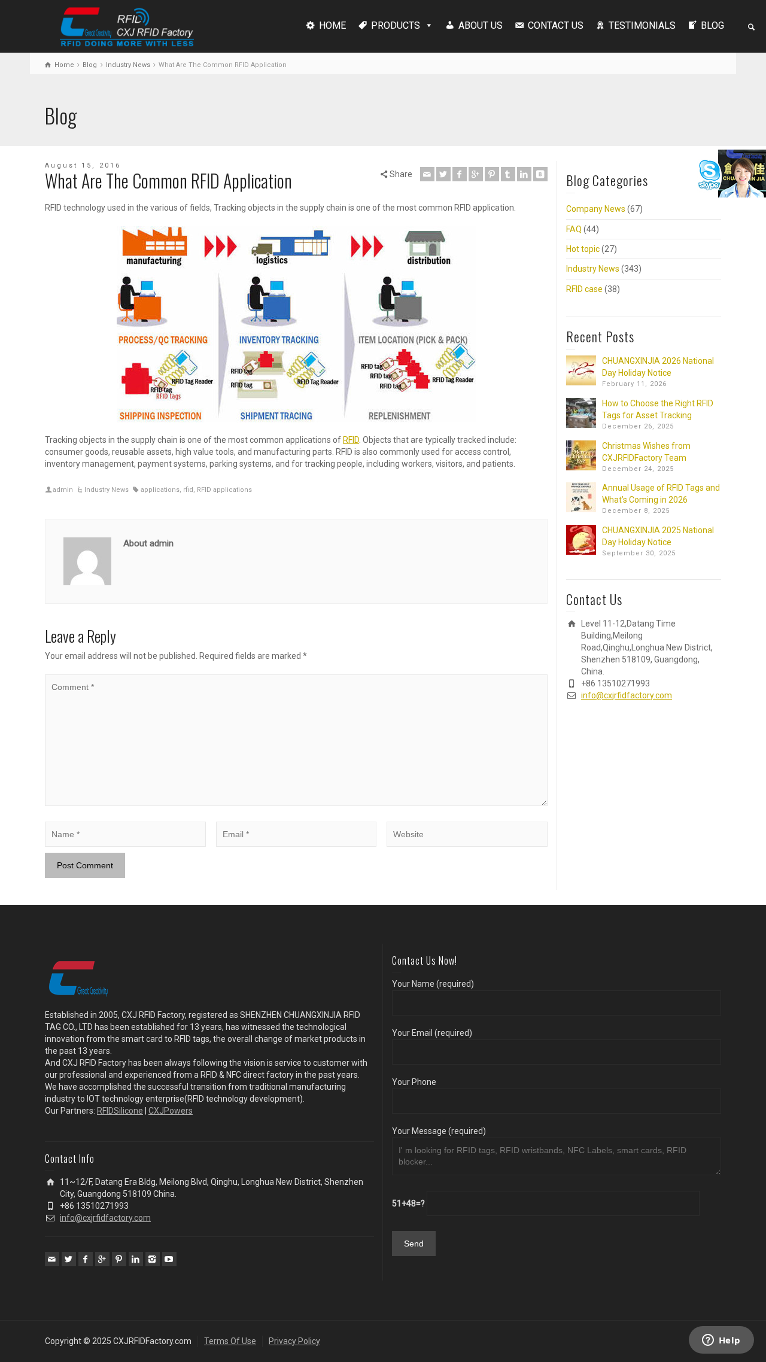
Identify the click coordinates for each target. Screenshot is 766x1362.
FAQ (574, 229)
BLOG (712, 25)
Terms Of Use (230, 1341)
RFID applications (224, 490)
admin (63, 490)
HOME (332, 25)
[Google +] (476, 174)
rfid (188, 490)
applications (160, 490)
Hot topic (583, 249)
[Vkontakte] (540, 174)
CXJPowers (170, 1110)
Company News (595, 209)
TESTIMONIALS (642, 25)
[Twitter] (443, 174)
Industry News (106, 490)
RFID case (584, 289)
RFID (351, 440)
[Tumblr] (508, 174)
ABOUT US (480, 25)
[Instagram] (152, 1259)
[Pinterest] (492, 174)
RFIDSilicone (120, 1110)
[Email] (427, 174)
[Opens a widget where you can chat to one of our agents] (721, 1341)
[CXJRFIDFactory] (127, 25)
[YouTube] (169, 1259)
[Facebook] (459, 174)
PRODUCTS (395, 25)
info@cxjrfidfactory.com (626, 695)
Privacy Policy (294, 1341)
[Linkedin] (524, 174)
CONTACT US (555, 25)
